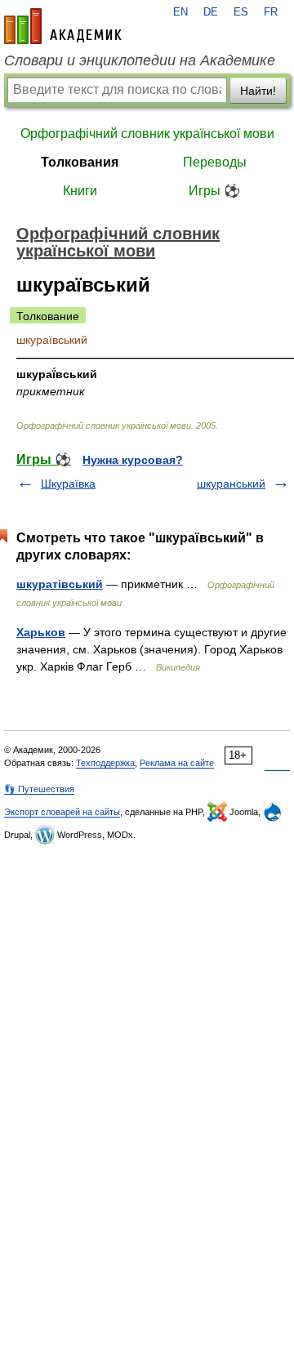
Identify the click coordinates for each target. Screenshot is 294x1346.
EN (180, 12)
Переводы (215, 162)
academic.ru (63, 26)
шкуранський (231, 483)
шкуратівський (59, 584)
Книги (80, 191)
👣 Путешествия (39, 789)
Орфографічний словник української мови (147, 133)
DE (210, 12)
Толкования (79, 162)
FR (271, 12)
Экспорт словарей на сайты (62, 812)
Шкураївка (68, 483)
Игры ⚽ (214, 191)
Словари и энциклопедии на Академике (139, 60)
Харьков (40, 632)
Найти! (258, 90)
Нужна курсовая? (132, 459)
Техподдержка (105, 763)
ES (241, 12)
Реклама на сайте (177, 763)
